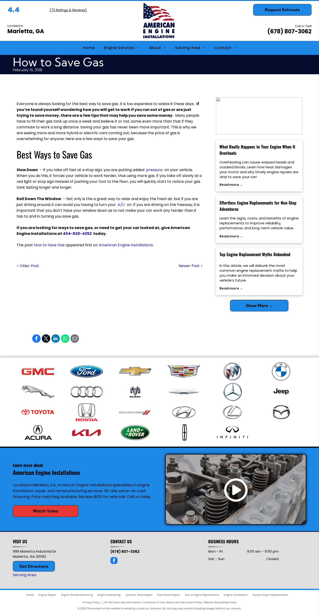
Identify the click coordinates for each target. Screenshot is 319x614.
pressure (154, 170)
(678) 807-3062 (289, 31)
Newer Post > (191, 265)
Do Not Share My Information (122, 602)
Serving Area (24, 575)
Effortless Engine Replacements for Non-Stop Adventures (258, 206)
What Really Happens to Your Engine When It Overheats (257, 150)
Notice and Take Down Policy (184, 602)
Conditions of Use (153, 602)
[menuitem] (88, 48)
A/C (121, 204)
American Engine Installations (126, 245)
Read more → (231, 184)
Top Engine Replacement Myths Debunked (255, 254)
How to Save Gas (49, 245)
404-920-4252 (77, 233)
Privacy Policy (91, 602)
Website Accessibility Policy (220, 602)
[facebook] (113, 561)
